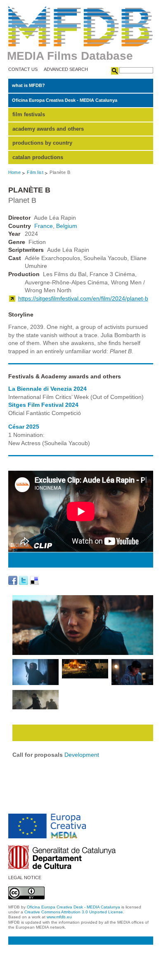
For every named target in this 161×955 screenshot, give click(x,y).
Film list (35, 172)
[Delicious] (34, 580)
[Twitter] (23, 580)
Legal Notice (24, 877)
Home (14, 172)
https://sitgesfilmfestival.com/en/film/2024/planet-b (83, 298)
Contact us (23, 69)
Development (81, 754)
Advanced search (66, 69)
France (43, 226)
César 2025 (23, 426)
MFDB (80, 26)
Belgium (66, 226)
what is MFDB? (28, 85)
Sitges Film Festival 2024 (43, 404)
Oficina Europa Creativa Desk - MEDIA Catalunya (64, 100)
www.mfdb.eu (59, 917)
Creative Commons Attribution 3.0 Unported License (73, 912)
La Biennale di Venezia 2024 (47, 388)
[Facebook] (12, 580)
